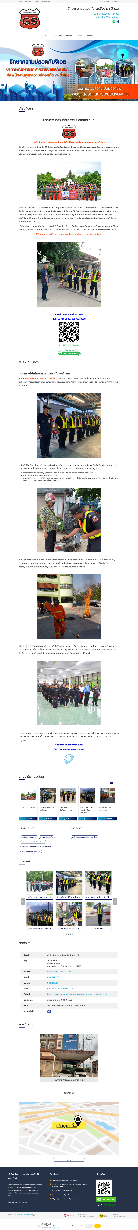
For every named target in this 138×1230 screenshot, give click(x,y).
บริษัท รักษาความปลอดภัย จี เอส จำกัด (84, 837)
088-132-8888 (112, 13)
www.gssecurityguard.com (100, 994)
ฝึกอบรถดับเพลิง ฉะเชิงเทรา (31, 851)
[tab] (69, 1093)
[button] (57, 35)
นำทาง (69, 1160)
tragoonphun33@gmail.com (106, 17)
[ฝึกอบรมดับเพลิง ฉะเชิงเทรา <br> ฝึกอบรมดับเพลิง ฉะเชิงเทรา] (98, 914)
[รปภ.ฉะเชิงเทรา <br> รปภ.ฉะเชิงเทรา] (69, 914)
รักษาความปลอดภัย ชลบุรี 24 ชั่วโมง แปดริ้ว (36, 847)
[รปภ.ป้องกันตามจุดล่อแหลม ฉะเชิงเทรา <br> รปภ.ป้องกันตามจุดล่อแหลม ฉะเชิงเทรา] (98, 883)
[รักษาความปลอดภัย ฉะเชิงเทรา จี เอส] (69, 1055)
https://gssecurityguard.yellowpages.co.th (67, 994)
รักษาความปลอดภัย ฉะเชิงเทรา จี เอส (23, 1214)
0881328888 (53, 983)
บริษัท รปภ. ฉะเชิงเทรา (29, 837)
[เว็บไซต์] (117, 21)
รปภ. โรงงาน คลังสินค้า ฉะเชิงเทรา (33, 842)
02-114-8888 (99, 13)
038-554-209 (53, 977)
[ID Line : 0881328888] (114, 21)
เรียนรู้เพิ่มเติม (55, 1228)
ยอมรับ (97, 1226)
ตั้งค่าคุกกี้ (89, 1226)
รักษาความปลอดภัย (46, 837)
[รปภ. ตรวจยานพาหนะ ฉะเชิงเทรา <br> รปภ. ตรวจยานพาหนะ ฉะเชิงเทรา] (40, 914)
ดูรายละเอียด (28, 818)
